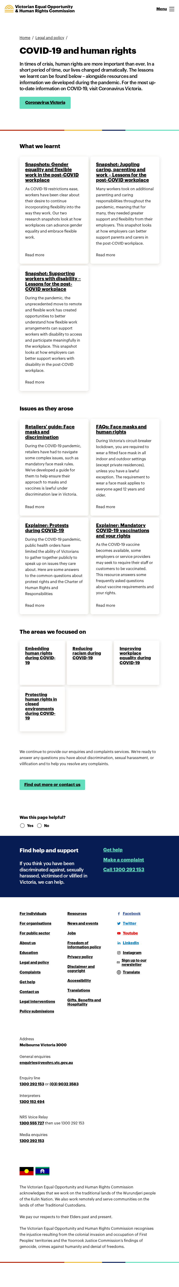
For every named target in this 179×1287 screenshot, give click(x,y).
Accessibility (79, 981)
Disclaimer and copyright (81, 969)
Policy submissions (37, 1011)
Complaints (30, 972)
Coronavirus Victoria (45, 102)
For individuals (33, 914)
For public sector (35, 933)
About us (28, 943)
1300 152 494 (32, 1102)
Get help (113, 849)
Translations (78, 990)
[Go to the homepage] (40, 9)
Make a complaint (123, 859)
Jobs (71, 933)
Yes (30, 826)
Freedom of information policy (84, 945)
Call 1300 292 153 (123, 869)
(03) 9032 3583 (64, 1084)
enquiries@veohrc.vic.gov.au (46, 1063)
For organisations (35, 923)
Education (29, 953)
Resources (77, 914)
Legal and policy (49, 38)
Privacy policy (80, 957)
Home (25, 38)
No (46, 826)
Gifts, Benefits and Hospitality (84, 1002)
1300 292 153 (32, 1084)
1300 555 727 (32, 1123)
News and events (82, 923)
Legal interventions (37, 1002)
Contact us (29, 992)
